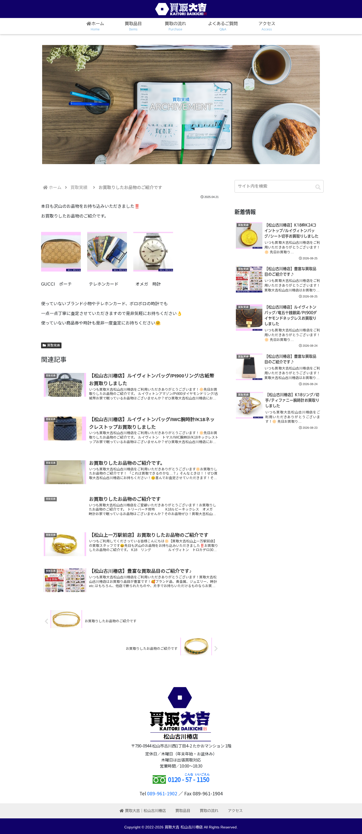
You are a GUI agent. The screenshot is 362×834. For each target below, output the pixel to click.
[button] (318, 187)
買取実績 (53, 345)
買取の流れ (209, 811)
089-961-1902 (162, 793)
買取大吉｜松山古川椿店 (145, 811)
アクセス (235, 811)
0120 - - (188, 779)
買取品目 (182, 811)
